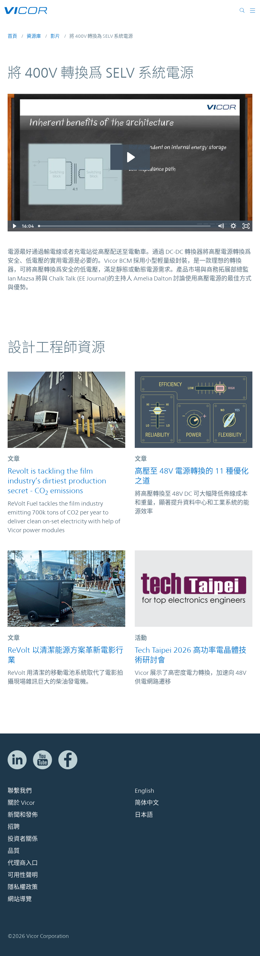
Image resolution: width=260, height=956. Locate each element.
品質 (14, 850)
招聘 (14, 826)
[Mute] (220, 226)
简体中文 (147, 802)
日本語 (144, 814)
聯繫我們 (20, 790)
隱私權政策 (23, 886)
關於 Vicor (21, 802)
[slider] (125, 226)
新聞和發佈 (23, 814)
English (144, 790)
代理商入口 (23, 862)
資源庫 (34, 36)
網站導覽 (20, 898)
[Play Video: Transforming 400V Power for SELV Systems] (130, 157)
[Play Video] (14, 226)
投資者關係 (23, 838)
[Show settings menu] (233, 226)
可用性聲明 (23, 874)
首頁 (12, 36)
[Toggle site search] (242, 10)
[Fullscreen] (246, 226)
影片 (55, 36)
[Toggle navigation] (250, 10)
